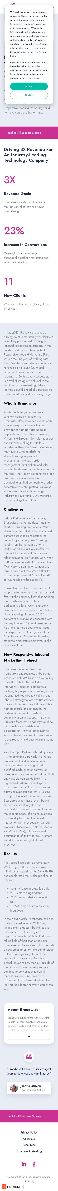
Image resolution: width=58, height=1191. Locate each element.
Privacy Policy (29, 1132)
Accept (29, 86)
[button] (29, 1036)
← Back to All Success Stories (22, 133)
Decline (29, 94)
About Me (29, 1139)
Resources (29, 1145)
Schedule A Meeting (29, 1151)
